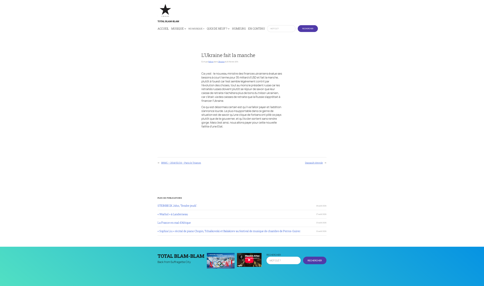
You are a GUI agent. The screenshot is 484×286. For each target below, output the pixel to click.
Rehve (210, 61)
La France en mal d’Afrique (174, 222)
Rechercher (307, 28)
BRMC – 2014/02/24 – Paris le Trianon (181, 162)
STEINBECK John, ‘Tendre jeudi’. (177, 205)
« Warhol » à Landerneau (173, 214)
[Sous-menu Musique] (185, 28)
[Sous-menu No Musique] (203, 28)
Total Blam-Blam (168, 21)
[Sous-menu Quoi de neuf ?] (229, 28)
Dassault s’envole (314, 162)
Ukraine (221, 61)
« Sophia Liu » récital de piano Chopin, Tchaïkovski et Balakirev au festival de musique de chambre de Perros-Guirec (229, 231)
